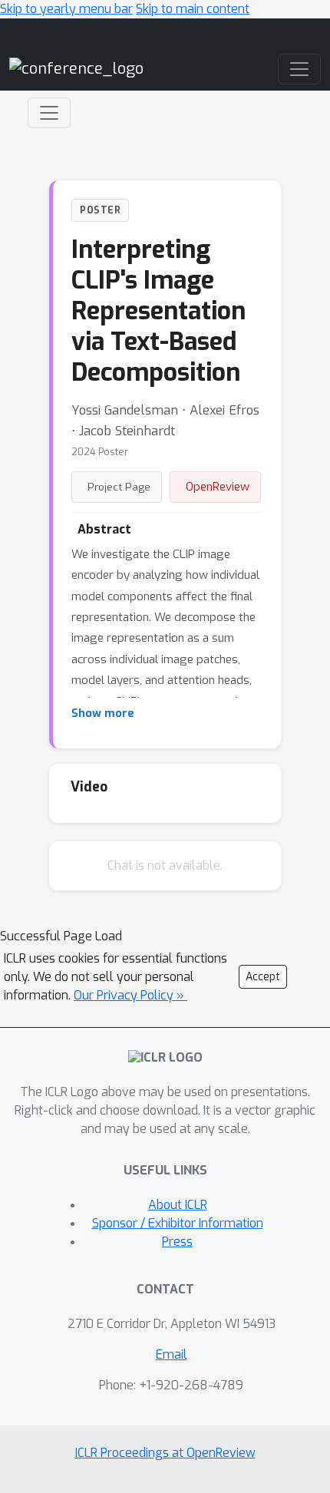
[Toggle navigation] (49, 112)
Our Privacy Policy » (130, 995)
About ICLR (177, 1205)
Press (177, 1242)
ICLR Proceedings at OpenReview (165, 1453)
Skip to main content (192, 9)
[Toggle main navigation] (299, 69)
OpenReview (217, 486)
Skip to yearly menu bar (66, 9)
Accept (263, 976)
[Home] (76, 69)
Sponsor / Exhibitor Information (177, 1223)
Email (171, 1354)
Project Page (118, 487)
